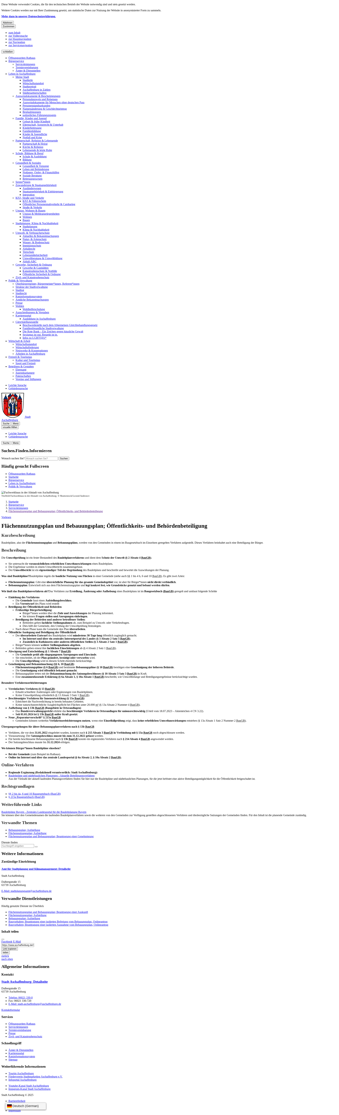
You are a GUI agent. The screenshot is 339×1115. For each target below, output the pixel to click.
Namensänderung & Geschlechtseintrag (45, 108)
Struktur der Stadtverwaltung (32, 286)
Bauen (26, 220)
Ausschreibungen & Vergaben (32, 312)
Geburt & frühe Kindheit (36, 121)
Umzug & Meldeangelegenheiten (41, 213)
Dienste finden (9, 842)
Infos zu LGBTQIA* (34, 337)
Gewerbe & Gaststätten (36, 267)
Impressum (14, 1110)
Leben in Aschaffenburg (21, 73)
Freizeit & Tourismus (20, 356)
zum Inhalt (14, 32)
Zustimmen (8, 26)
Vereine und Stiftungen (28, 379)
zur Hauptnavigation (19, 38)
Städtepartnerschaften (34, 92)
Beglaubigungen (32, 111)
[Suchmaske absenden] (36, 846)
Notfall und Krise (32, 137)
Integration (29, 194)
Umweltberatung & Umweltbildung (42, 258)
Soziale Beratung (32, 175)
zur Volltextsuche (18, 35)
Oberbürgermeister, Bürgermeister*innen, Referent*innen (47, 283)
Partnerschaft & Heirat (35, 143)
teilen (5, 952)
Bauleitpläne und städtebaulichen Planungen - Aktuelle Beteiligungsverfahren (51, 775)
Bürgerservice (16, 61)
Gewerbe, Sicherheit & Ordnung (34, 264)
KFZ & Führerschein (34, 201)
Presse (19, 302)
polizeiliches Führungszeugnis (39, 115)
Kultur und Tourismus (28, 360)
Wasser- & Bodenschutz (36, 242)
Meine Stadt (22, 76)
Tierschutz (28, 251)
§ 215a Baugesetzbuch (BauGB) (26, 796)
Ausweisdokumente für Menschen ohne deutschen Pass (53, 102)
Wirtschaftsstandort (33, 83)
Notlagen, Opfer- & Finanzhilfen (41, 172)
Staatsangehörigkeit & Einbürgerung (43, 191)
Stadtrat (20, 290)
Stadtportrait (29, 86)
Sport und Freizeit (25, 363)
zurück (5, 955)
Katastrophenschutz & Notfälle (40, 271)
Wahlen (20, 306)
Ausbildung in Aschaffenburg (39, 318)
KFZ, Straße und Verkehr (30, 197)
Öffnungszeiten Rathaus (21, 57)
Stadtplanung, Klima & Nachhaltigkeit (37, 223)
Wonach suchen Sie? (13, 458)
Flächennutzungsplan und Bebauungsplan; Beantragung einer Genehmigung (51, 836)
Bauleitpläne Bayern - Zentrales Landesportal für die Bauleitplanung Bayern (43, 811)
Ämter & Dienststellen (28, 70)
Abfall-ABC (30, 261)
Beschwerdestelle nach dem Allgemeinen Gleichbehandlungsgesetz (60, 325)
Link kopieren (9, 948)
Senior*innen (23, 181)
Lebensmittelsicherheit (35, 255)
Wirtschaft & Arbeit (19, 341)
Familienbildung (32, 131)
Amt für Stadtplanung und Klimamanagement (36, 868)
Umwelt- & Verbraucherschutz (33, 232)
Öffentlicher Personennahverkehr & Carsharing (49, 204)
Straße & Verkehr (32, 207)
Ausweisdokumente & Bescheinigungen (38, 96)
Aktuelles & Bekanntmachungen (41, 236)
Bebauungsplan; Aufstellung (24, 830)
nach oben (7, 959)
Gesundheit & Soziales (28, 162)
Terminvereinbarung (27, 67)
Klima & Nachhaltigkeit (36, 229)
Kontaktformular (10, 1009)
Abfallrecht (29, 248)
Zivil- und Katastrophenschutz (32, 277)
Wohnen (27, 216)
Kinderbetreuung (32, 127)
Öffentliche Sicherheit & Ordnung (42, 274)
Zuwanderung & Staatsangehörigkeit (36, 185)
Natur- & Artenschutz (35, 239)
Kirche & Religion (33, 146)
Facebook (6, 941)
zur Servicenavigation (20, 45)
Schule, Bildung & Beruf (29, 153)
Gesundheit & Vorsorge (36, 166)
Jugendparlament (25, 372)
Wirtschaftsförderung (27, 347)
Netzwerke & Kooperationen (32, 350)
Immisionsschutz (32, 245)
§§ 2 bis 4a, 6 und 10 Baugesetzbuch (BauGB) (34, 793)
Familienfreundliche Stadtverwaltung (43, 328)
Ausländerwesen (32, 188)
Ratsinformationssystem (29, 296)
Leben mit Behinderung (36, 169)
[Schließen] (2, 939)
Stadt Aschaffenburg (24, 982)
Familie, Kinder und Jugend (31, 118)
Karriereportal (23, 315)
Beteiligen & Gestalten (21, 366)
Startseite (13, 501)
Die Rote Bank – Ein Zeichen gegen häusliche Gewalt (53, 331)
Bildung (27, 159)
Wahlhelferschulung (34, 309)
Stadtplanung (30, 226)
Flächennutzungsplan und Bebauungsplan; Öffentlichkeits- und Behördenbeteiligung (55, 511)
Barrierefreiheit (16, 1100)
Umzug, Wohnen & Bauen (30, 210)
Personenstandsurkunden (36, 105)
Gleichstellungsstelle (27, 321)
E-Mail (17, 941)
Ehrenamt (21, 369)
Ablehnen (7, 22)
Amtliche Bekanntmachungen (32, 299)
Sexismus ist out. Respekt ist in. (40, 334)
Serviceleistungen (25, 64)
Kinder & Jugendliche (35, 134)
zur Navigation (16, 42)
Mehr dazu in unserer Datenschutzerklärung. (28, 16)
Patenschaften (23, 375)
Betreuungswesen (32, 178)
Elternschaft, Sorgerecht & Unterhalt (43, 124)
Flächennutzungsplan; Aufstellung (27, 833)
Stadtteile (28, 80)
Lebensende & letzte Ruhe (37, 150)
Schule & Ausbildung (35, 156)
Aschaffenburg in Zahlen (36, 89)
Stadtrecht (21, 293)
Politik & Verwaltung (20, 280)
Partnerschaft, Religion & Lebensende (37, 140)
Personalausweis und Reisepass (40, 99)
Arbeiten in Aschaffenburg (30, 353)
